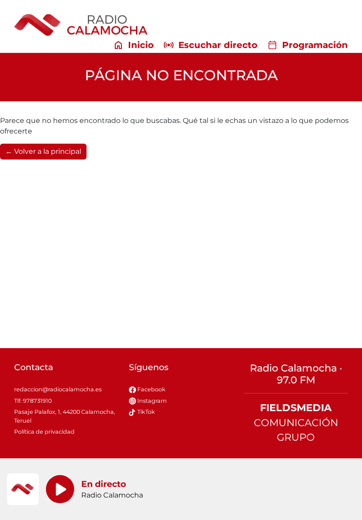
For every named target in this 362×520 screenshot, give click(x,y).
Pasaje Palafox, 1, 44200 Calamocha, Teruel (64, 416)
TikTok (145, 412)
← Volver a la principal (43, 151)
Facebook (151, 389)
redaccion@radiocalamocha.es (58, 389)
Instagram (151, 400)
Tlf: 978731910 (33, 400)
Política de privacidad (44, 431)
